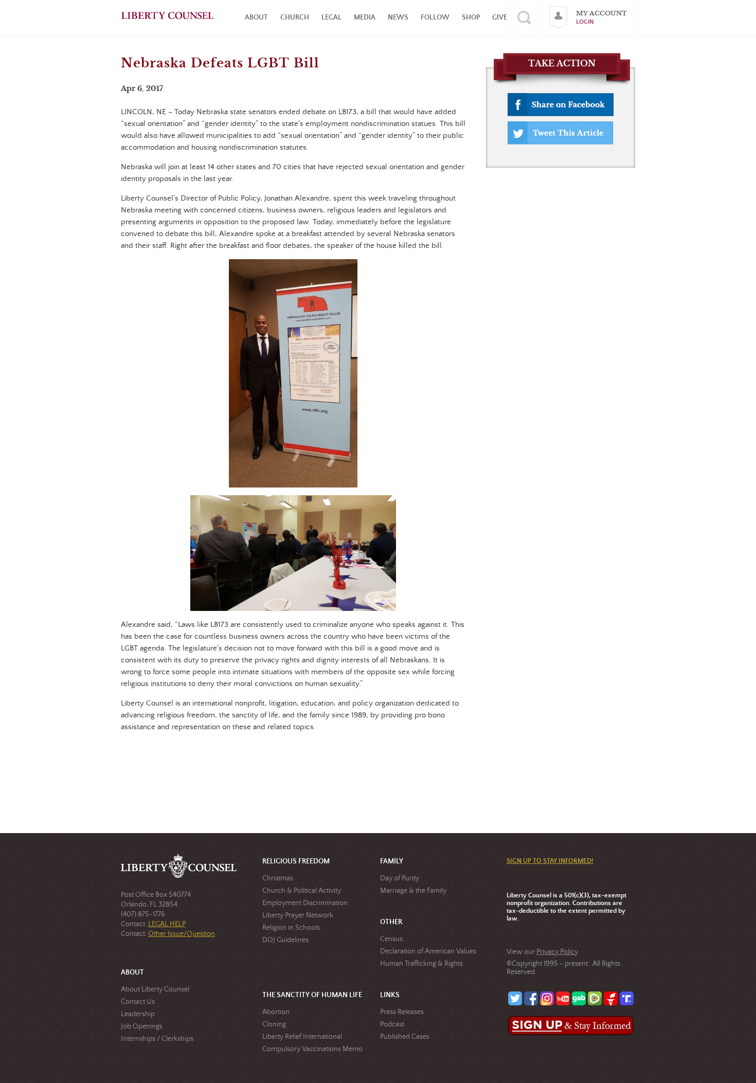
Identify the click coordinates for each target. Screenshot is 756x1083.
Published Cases (404, 1037)
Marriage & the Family (413, 891)
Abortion (276, 1012)
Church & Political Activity (301, 891)
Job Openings (142, 1026)
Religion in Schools (291, 928)
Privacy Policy (557, 952)
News (398, 17)
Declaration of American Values (428, 951)
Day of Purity (399, 878)
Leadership (138, 1014)
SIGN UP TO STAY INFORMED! (550, 861)
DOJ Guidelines (285, 940)
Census (391, 939)
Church (294, 17)
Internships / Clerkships (157, 1039)
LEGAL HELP (167, 924)
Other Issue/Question (181, 934)
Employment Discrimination (305, 903)
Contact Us (138, 1002)
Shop (471, 17)
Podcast (392, 1024)
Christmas (277, 878)
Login (585, 22)
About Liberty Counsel (155, 989)
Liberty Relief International (302, 1037)
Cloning (274, 1024)
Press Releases (402, 1012)
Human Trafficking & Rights (421, 964)
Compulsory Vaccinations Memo (312, 1049)
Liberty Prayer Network (297, 915)
